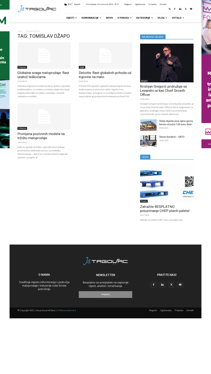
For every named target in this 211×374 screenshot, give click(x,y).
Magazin (128, 4)
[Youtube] (191, 9)
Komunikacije (90, 17)
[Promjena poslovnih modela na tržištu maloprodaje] (44, 116)
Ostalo (176, 17)
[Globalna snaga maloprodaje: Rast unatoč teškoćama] (44, 55)
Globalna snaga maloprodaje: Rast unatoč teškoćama (43, 75)
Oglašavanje (140, 4)
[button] (169, 9)
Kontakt (163, 4)
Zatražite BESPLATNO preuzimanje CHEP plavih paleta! (164, 209)
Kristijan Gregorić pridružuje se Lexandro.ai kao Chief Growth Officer (163, 90)
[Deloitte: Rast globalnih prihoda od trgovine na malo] (105, 55)
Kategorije (143, 17)
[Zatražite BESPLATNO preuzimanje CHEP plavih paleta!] (167, 183)
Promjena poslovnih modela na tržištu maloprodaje (41, 136)
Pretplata (153, 4)
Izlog (161, 17)
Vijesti (70, 17)
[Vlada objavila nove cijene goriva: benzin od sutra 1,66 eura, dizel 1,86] (148, 125)
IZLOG (145, 157)
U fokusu (123, 17)
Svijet (82, 67)
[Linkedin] (180, 9)
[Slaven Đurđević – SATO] (148, 141)
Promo (144, 201)
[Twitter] (185, 9)
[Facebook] (174, 9)
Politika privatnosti (65, 310)
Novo (109, 17)
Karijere (144, 81)
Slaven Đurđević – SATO (171, 137)
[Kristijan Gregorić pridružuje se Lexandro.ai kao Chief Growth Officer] (167, 63)
